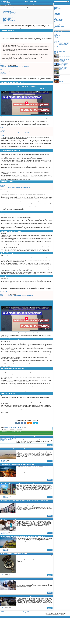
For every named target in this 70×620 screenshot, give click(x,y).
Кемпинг (56, 9)
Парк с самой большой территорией (9, 12)
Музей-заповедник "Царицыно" (9, 13)
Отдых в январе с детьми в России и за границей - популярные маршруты (20, 578)
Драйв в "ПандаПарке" (7, 18)
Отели (55, 15)
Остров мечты (5, 16)
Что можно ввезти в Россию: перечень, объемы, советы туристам (18, 596)
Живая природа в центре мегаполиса (10, 21)
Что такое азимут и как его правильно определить (14, 553)
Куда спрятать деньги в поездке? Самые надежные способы (16, 519)
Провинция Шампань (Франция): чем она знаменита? (18, 66)
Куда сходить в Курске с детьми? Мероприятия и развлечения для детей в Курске (22, 483)
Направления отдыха (58, 12)
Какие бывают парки (7, 11)
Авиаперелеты (57, 14)
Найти (68, 1)
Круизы (55, 10)
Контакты (36, 1)
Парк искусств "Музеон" (7, 22)
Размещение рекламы (27, 612)
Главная (26, 1)
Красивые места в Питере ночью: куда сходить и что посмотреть (17, 464)
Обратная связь (4, 612)
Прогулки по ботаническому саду (9, 20)
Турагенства (56, 25)
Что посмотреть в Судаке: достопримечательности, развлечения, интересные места (23, 536)
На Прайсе (5, 1)
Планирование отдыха (58, 22)
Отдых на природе (58, 18)
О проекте (31, 1)
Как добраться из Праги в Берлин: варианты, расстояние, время (21, 295)
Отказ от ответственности (21, 618)
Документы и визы (58, 20)
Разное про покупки (58, 6)
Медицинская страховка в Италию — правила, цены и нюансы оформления (20, 436)
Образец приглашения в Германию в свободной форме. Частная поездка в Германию (25, 132)
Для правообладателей (27, 613)
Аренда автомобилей (58, 19)
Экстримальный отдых (59, 26)
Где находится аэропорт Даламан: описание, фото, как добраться (18, 448)
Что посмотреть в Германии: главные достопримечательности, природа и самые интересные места (25, 501)
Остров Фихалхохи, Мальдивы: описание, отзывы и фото (19, 187)
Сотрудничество (26, 611)
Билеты (55, 21)
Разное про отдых (58, 27)
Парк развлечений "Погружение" (9, 17)
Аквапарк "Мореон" (6, 19)
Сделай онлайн (57, 8)
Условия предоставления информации (8, 618)
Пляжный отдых (57, 24)
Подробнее (49, 445)
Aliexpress (56, 7)
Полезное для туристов (4, 445)
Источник (2, 416)
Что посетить (57, 13)
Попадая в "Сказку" (6, 14)
